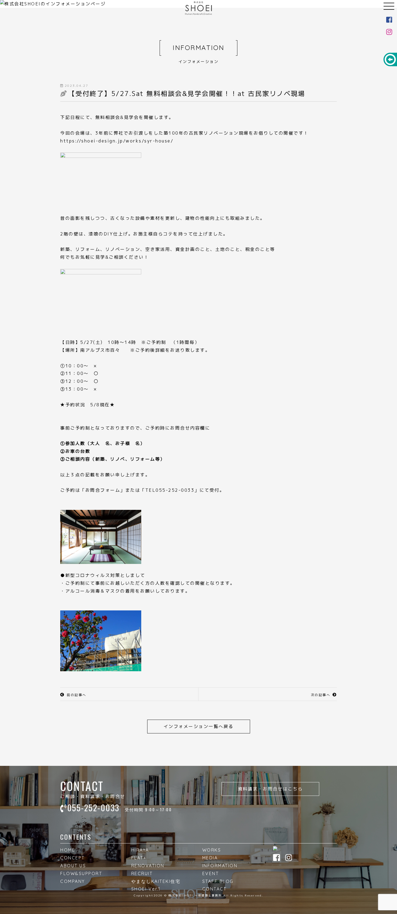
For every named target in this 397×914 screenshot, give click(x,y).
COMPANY (72, 881)
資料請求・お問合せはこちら (270, 789)
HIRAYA (140, 850)
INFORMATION (220, 865)
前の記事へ (76, 695)
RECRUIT (142, 873)
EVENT (210, 873)
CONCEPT (72, 857)
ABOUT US (73, 865)
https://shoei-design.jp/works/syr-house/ (116, 141)
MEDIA (210, 857)
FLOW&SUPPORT (81, 873)
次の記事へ (321, 695)
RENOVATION (147, 865)
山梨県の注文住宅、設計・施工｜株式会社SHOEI (198, 8)
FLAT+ (139, 857)
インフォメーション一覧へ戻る (199, 726)
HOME (67, 850)
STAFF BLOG (218, 881)
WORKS (211, 850)
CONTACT (214, 889)
